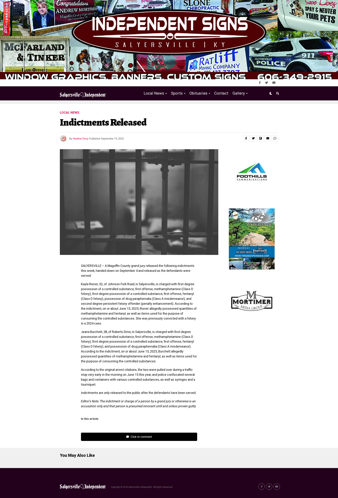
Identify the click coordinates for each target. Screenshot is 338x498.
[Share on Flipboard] (260, 138)
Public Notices (195, 108)
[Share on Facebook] (246, 138)
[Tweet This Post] (253, 138)
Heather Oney (80, 138)
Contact (221, 93)
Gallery (239, 93)
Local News (154, 93)
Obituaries (198, 93)
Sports (177, 93)
